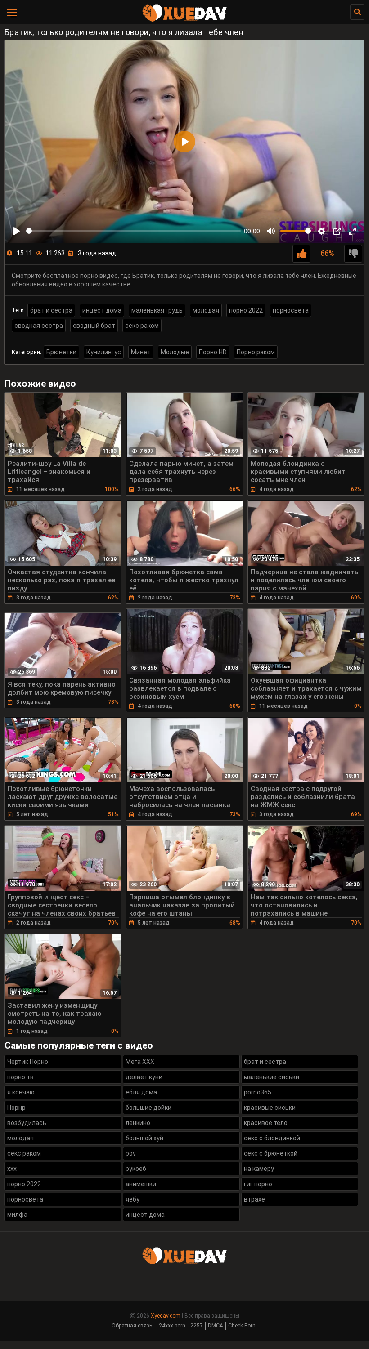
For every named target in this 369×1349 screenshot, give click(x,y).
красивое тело (266, 1122)
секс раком (142, 325)
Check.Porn (242, 1325)
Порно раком (256, 352)
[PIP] (337, 231)
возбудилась (26, 1122)
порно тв (20, 1077)
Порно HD (213, 352)
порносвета (291, 310)
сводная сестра (38, 325)
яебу (133, 1199)
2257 (196, 1325)
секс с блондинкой (272, 1138)
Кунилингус (103, 352)
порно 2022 (246, 310)
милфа (17, 1214)
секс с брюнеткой (270, 1153)
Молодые (175, 352)
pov (131, 1153)
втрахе (254, 1199)
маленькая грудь (157, 310)
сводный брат (94, 325)
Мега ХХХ (140, 1061)
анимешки (141, 1184)
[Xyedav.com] (185, 20)
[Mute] (271, 231)
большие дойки (148, 1107)
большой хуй (144, 1138)
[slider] (133, 231)
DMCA (215, 1325)
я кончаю (21, 1092)
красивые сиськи (270, 1107)
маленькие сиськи (271, 1077)
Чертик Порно (27, 1061)
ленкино (138, 1122)
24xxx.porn (172, 1325)
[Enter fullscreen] (352, 231)
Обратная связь (132, 1325)
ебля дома (141, 1092)
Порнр (16, 1107)
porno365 (257, 1092)
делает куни (144, 1077)
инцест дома (102, 310)
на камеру (259, 1168)
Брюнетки (61, 352)
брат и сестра (51, 310)
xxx (12, 1168)
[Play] (16, 231)
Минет (141, 352)
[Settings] (321, 231)
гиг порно (258, 1184)
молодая (206, 310)
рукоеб (136, 1168)
